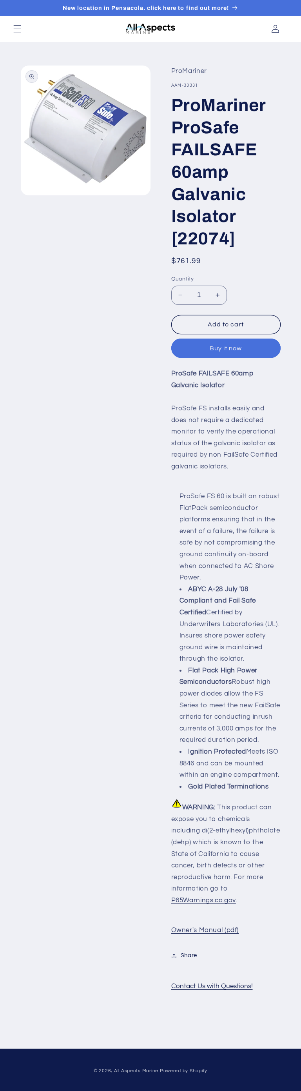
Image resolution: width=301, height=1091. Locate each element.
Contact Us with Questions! (212, 986)
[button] (17, 29)
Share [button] (189, 955)
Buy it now (226, 348)
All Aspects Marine (136, 1071)
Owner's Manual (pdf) (205, 930)
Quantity (182, 279)
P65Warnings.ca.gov (203, 900)
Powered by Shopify (183, 1071)
